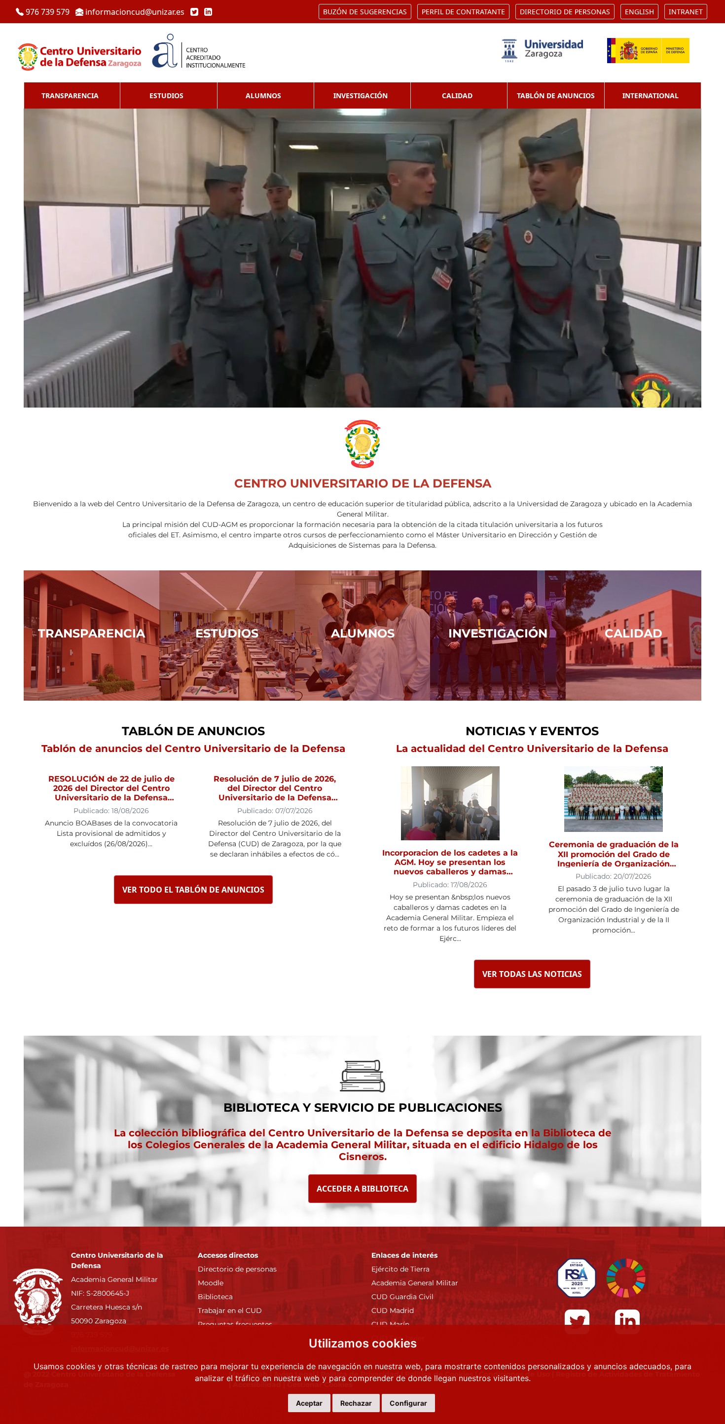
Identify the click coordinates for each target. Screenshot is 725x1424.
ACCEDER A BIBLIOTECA (362, 1188)
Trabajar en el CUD (230, 1310)
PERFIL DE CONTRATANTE (463, 11)
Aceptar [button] (309, 1403)
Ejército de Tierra (400, 1269)
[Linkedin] (206, 11)
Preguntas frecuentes (235, 1324)
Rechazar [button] (356, 1403)
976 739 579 (48, 11)
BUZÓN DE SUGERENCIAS (365, 11)
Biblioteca (215, 1296)
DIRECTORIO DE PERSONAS (565, 11)
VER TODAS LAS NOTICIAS (532, 974)
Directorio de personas (237, 1269)
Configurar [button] (408, 1403)
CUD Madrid (392, 1310)
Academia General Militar (414, 1282)
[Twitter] (193, 11)
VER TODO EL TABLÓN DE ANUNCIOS (193, 889)
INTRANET (686, 11)
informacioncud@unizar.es (134, 11)
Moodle (210, 1282)
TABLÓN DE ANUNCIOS (556, 95)
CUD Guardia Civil (402, 1296)
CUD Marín (390, 1324)
